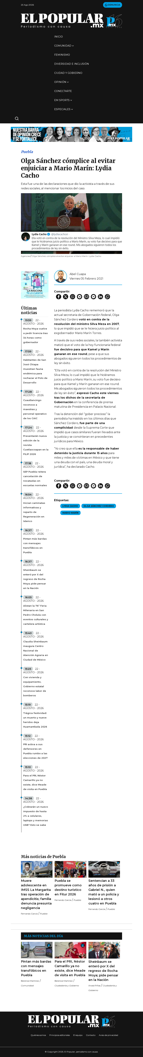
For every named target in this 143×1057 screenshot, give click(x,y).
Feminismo (62, 54)
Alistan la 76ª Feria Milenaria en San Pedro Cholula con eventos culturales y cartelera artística (35, 614)
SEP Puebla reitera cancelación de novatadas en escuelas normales (35, 478)
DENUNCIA (113, 4)
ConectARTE (63, 91)
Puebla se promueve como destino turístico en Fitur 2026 (68, 887)
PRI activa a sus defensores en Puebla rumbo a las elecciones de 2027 (35, 751)
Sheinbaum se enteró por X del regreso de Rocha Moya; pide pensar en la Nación (34, 579)
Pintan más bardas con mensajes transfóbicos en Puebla (35, 545)
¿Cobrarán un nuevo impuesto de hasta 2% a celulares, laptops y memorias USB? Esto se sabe (35, 815)
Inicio (58, 36)
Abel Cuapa (78, 274)
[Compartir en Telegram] (79, 296)
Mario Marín (70, 512)
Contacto (90, 1035)
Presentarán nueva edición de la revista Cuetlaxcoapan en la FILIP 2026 (35, 445)
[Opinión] (71, 134)
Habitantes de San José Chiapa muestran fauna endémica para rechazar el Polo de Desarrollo (35, 371)
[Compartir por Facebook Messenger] (93, 296)
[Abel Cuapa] (60, 276)
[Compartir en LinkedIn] (100, 296)
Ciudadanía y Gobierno (67, 985)
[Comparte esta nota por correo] (86, 296)
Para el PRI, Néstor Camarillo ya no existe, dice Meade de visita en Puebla (35, 782)
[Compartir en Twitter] (65, 296)
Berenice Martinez (30, 981)
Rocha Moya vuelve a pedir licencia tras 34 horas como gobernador (35, 335)
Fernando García (29, 913)
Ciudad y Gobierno (68, 73)
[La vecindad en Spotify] (34, 284)
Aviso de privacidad (108, 1035)
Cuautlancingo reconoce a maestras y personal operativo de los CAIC (35, 409)
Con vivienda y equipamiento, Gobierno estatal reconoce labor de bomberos (34, 686)
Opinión (60, 82)
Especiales (62, 109)
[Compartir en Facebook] (58, 296)
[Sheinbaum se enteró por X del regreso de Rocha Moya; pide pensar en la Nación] (104, 950)
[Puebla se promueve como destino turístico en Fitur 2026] (70, 869)
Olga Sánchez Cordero (99, 506)
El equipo (77, 1035)
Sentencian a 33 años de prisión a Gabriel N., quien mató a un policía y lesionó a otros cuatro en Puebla (103, 892)
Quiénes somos (38, 1035)
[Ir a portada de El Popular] (71, 21)
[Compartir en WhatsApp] (72, 296)
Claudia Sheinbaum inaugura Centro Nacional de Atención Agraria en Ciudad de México (35, 650)
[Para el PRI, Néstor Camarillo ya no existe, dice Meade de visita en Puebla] (70, 950)
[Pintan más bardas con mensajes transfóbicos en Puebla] (36, 950)
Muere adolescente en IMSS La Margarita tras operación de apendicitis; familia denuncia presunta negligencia (36, 894)
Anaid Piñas (94, 985)
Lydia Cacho (70, 506)
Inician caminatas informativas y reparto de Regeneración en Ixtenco (34, 512)
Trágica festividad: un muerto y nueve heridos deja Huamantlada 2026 (35, 720)
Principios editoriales (59, 1035)
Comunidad (62, 45)
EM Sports (62, 100)
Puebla (27, 152)
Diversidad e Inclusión (71, 63)
